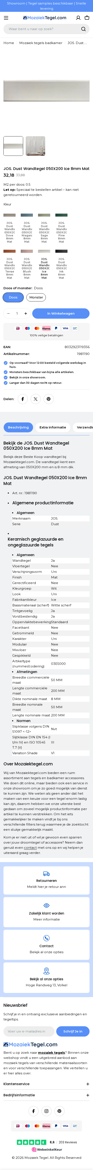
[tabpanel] (46, 647)
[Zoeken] (83, 29)
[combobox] (46, 29)
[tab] (18, 427)
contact (30, 848)
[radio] (9, 226)
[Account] (78, 17)
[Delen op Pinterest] (48, 399)
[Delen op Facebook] (23, 399)
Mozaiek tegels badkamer (40, 43)
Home (8, 43)
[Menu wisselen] (6, 17)
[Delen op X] (35, 399)
